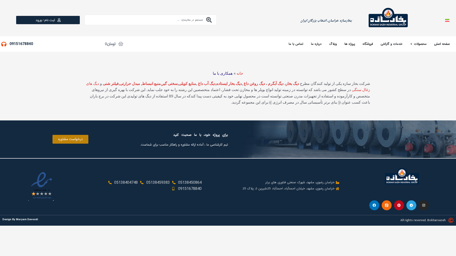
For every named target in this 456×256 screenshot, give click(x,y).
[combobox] (151, 20)
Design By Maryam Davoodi (20, 219)
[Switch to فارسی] (447, 20)
